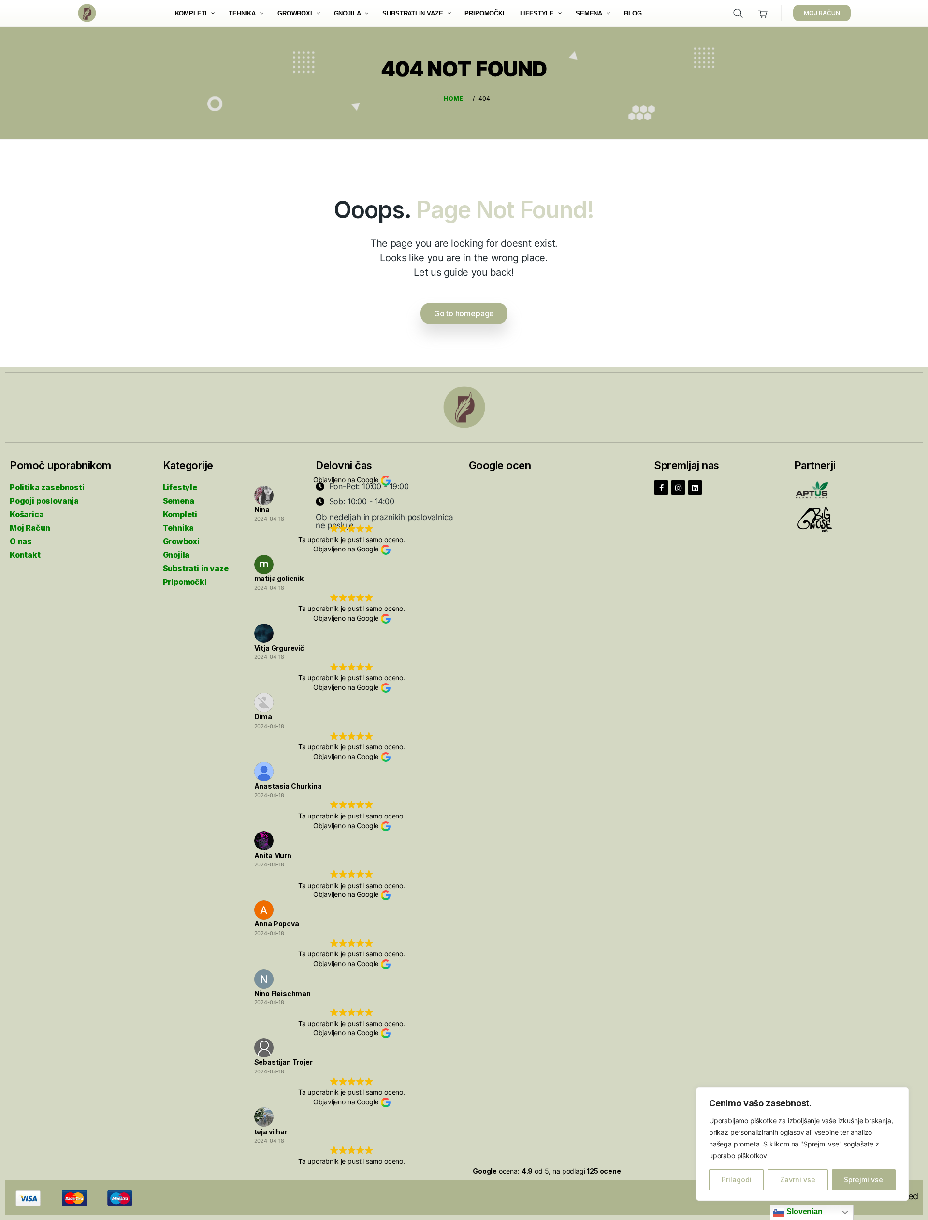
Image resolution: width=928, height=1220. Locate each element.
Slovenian (803, 1211)
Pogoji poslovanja (44, 501)
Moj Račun (30, 528)
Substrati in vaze (196, 568)
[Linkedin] (695, 487)
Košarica (27, 514)
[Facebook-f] (661, 487)
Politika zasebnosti (47, 487)
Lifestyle (180, 487)
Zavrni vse (797, 1179)
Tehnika (178, 528)
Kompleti (180, 514)
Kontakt (25, 555)
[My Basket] (763, 13)
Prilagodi (737, 1179)
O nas (21, 541)
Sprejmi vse (863, 1179)
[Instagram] (678, 487)
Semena (178, 501)
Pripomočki (185, 582)
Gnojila (176, 555)
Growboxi (181, 541)
